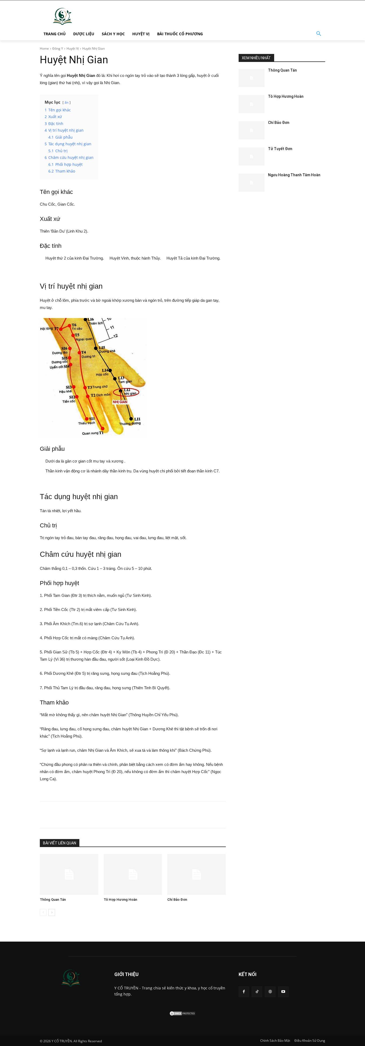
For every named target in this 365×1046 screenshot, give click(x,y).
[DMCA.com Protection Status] (182, 1014)
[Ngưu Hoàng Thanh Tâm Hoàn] (252, 183)
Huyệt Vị (73, 48)
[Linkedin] (113, 814)
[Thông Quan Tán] (69, 874)
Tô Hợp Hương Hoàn (120, 900)
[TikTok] (257, 991)
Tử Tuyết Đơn (280, 149)
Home (44, 48)
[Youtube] (283, 991)
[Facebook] (76, 814)
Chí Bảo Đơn (177, 900)
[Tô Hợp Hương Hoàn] (133, 874)
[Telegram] (126, 814)
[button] (318, 34)
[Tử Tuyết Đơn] (252, 156)
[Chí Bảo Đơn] (196, 874)
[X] (89, 814)
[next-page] (51, 912)
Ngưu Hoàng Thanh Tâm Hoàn (294, 175)
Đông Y (57, 48)
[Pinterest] (101, 814)
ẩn (66, 102)
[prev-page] (43, 912)
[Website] (270, 991)
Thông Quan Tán (53, 900)
